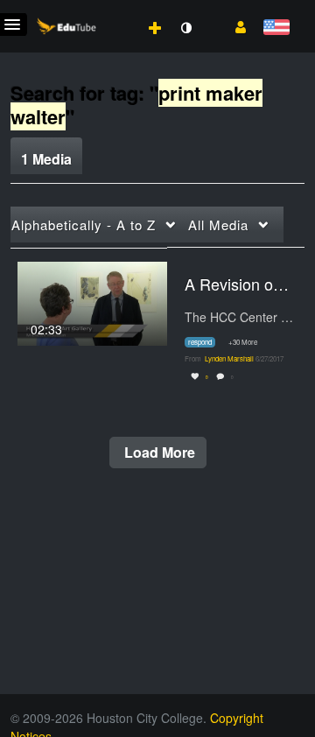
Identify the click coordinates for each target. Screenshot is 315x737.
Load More (158, 452)
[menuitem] (116, 10)
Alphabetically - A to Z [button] (83, 224)
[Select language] (276, 28)
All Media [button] (218, 224)
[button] (234, 25)
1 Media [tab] (46, 159)
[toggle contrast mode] (185, 28)
